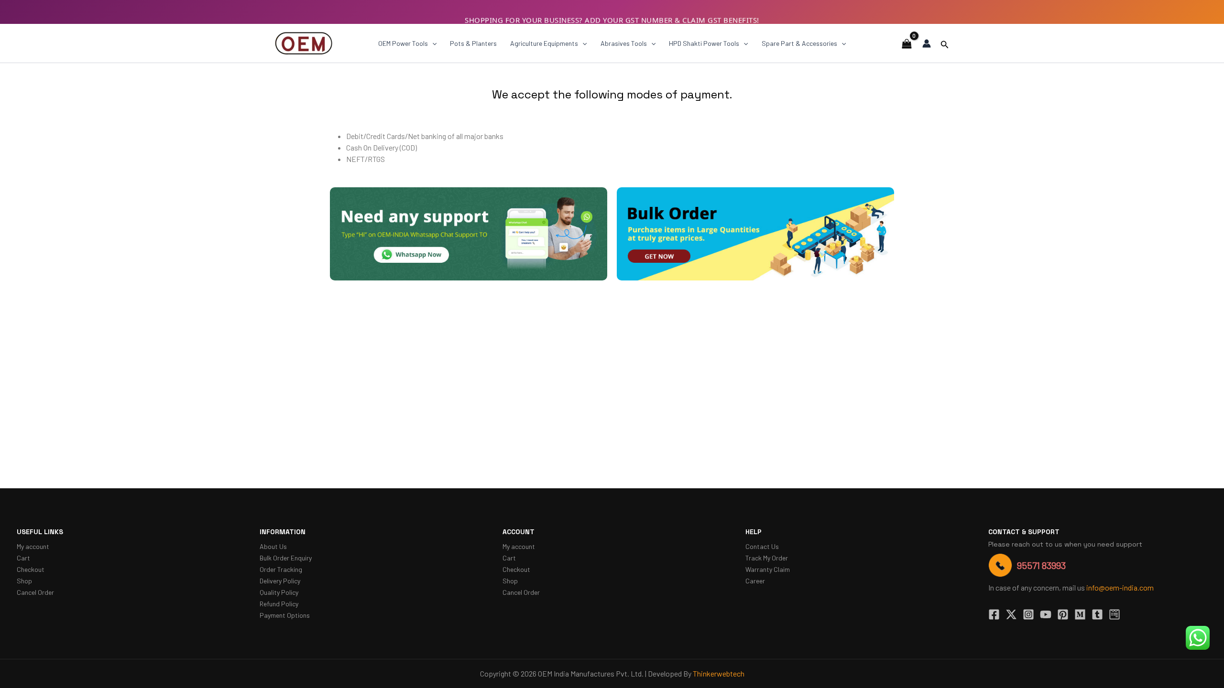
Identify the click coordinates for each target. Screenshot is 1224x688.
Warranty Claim (767, 569)
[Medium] (1080, 614)
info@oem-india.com (1120, 587)
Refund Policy (279, 604)
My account (33, 546)
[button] (432, 43)
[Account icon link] (926, 43)
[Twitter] (1011, 614)
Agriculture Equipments (544, 43)
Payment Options (285, 615)
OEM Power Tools (403, 43)
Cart (23, 558)
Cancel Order (35, 592)
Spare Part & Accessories (799, 43)
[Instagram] (1028, 614)
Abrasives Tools (624, 43)
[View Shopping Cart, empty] (907, 43)
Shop (24, 581)
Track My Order (766, 558)
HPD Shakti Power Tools (704, 43)
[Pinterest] (1063, 614)
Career (755, 581)
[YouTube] (1045, 614)
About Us (273, 546)
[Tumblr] (1097, 614)
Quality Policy (279, 592)
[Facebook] (994, 614)
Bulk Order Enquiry (286, 558)
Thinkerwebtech (718, 673)
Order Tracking (281, 569)
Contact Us (762, 546)
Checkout (30, 569)
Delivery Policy (280, 581)
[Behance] (1114, 614)
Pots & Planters (473, 43)
